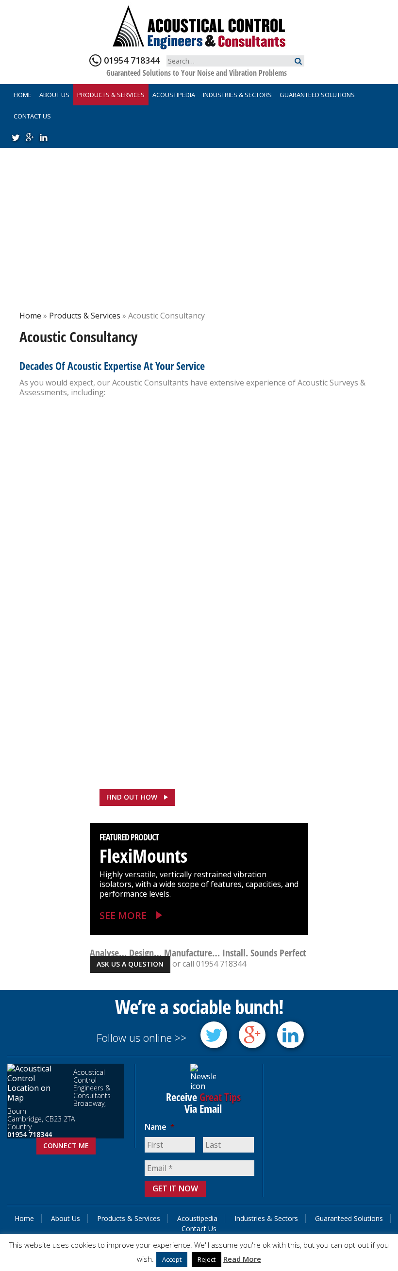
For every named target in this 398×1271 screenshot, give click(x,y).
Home (23, 94)
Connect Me (66, 1145)
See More (123, 915)
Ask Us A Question (130, 964)
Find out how (131, 797)
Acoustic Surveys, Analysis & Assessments (281, 440)
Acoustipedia (173, 94)
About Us (54, 94)
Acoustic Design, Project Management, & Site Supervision (101, 447)
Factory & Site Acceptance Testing (108, 592)
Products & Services (111, 94)
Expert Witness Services (269, 512)
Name (160, 1127)
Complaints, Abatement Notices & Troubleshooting (107, 527)
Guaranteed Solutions (317, 94)
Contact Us (32, 116)
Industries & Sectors (237, 94)
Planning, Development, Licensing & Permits (287, 600)
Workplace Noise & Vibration (105, 672)
